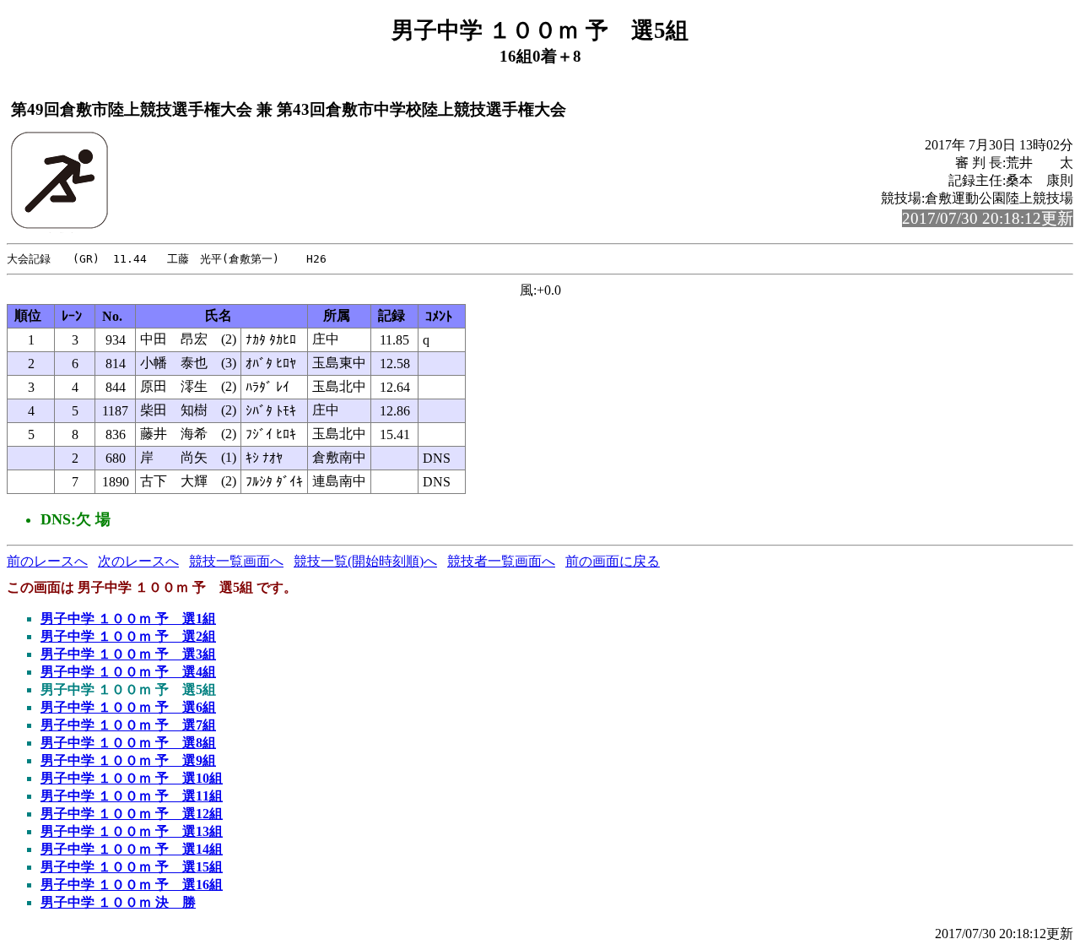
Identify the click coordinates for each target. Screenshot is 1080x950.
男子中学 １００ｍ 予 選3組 (128, 654)
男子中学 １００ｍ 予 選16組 (131, 884)
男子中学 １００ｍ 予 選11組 (131, 796)
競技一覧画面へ (236, 561)
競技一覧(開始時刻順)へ (365, 561)
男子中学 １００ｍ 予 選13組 (131, 831)
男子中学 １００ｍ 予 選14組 (131, 849)
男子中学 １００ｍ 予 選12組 (131, 813)
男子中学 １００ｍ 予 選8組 (128, 743)
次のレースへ (138, 561)
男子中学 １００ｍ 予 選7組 (128, 725)
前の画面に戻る (612, 561)
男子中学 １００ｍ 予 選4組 (128, 672)
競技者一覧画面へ (501, 561)
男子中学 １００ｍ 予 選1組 (128, 618)
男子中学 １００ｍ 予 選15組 (131, 867)
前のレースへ (47, 561)
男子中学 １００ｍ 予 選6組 (128, 707)
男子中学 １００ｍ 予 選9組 (128, 760)
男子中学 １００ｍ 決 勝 (118, 902)
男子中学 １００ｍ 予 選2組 (128, 636)
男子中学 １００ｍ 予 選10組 (131, 778)
